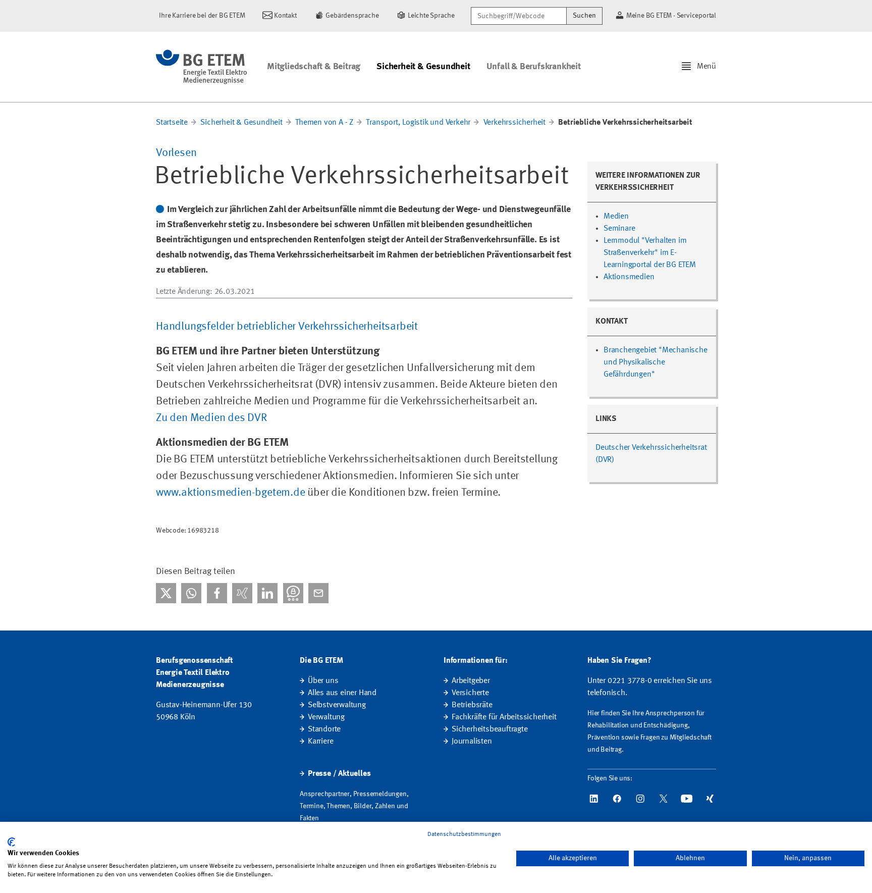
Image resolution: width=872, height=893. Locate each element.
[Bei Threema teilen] (293, 593)
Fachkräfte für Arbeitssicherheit (504, 717)
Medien (616, 217)
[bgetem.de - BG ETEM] (201, 67)
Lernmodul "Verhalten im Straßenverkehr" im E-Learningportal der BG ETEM (650, 253)
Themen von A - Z (324, 123)
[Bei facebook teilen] (217, 593)
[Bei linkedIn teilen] (267, 593)
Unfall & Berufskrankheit (533, 66)
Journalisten (472, 742)
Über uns (323, 681)
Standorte (324, 729)
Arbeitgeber (471, 681)
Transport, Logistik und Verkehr (419, 123)
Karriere (320, 742)
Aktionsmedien (629, 277)
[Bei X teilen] (166, 593)
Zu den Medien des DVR (211, 418)
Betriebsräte (472, 705)
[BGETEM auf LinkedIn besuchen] (594, 799)
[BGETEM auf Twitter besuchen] (663, 799)
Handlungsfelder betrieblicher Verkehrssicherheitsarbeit (287, 326)
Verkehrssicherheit (514, 123)
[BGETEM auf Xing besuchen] (710, 799)
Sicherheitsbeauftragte (490, 729)
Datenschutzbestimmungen (464, 834)
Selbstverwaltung (337, 705)
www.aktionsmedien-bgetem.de (230, 492)
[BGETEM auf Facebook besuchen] (617, 799)
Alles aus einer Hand (342, 693)
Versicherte (470, 693)
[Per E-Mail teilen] (318, 593)
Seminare (619, 229)
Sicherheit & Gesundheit (423, 66)
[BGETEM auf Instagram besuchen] (640, 799)
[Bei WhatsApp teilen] (191, 593)
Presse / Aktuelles (339, 774)
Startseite (172, 123)
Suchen (584, 15)
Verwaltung (326, 717)
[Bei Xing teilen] (242, 593)
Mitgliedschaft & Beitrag (313, 66)
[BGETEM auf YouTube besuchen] (686, 799)
